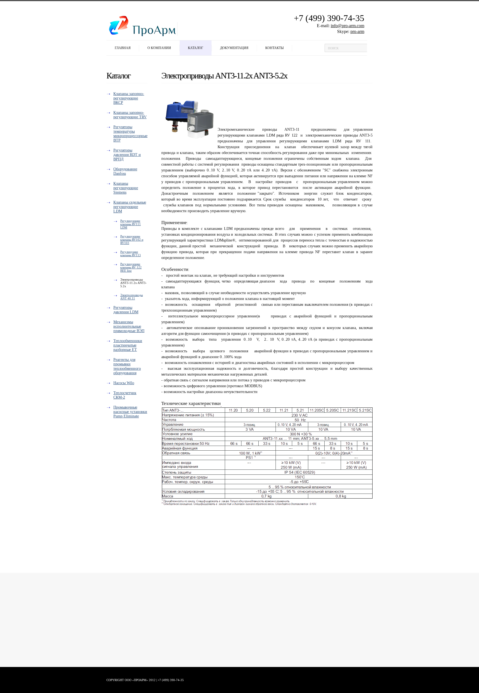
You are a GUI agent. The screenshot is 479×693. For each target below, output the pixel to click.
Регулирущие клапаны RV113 (130, 253)
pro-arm (357, 31)
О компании (159, 48)
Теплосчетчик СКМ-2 (124, 395)
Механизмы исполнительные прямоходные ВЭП (128, 326)
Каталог (195, 48)
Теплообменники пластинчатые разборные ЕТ (127, 345)
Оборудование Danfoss (125, 171)
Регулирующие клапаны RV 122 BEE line (131, 267)
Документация (234, 48)
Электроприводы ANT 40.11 (131, 296)
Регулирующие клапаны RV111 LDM (130, 224)
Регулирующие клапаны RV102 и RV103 (131, 240)
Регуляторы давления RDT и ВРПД (127, 154)
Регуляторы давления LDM (125, 310)
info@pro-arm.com (347, 25)
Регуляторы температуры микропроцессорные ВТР (130, 133)
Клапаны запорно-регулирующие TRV (130, 115)
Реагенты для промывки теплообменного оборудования (127, 366)
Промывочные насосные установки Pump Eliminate (130, 411)
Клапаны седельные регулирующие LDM (129, 206)
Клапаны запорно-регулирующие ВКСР (128, 98)
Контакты (274, 48)
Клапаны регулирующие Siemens (125, 187)
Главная (123, 48)
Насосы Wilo (123, 383)
